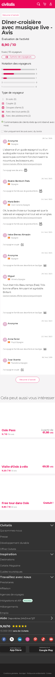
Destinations (7, 559)
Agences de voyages (12, 594)
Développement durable (14, 542)
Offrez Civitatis (8, 549)
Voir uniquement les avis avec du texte (23, 131)
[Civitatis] (8, 4)
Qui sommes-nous (11, 530)
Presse (4, 536)
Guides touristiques (11, 571)
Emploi (4, 613)
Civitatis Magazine (10, 565)
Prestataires (7, 582)
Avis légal (22, 673)
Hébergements (9, 606)
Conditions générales (11, 673)
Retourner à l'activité (11, 15)
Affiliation (5, 588)
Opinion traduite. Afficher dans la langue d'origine (22, 164)
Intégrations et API (10, 600)
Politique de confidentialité (36, 673)
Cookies (48, 673)
